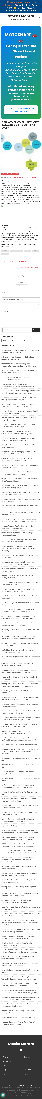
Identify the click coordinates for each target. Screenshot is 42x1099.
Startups (6, 1066)
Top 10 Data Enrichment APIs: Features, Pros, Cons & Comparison (20, 597)
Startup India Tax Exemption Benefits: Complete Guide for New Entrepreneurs (19, 894)
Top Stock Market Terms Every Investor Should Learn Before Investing (19, 412)
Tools (26, 1066)
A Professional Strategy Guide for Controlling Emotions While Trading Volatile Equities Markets (19, 520)
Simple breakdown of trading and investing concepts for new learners (17, 1012)
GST (28, 251)
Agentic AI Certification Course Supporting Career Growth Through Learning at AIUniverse (20, 392)
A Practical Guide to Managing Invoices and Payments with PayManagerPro (18, 439)
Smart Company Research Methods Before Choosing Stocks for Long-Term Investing (18, 617)
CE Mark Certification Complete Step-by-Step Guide (19, 793)
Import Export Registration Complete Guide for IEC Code (20, 658)
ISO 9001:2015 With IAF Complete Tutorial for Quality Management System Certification (18, 637)
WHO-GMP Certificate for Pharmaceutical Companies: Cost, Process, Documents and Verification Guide (17, 859)
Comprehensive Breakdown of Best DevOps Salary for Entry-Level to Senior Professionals (20, 998)
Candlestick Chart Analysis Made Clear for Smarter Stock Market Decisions (17, 957)
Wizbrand (31, 1090)
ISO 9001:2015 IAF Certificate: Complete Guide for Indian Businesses (20, 867)
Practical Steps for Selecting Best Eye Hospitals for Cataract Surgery (20, 513)
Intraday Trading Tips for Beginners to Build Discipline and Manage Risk (17, 527)
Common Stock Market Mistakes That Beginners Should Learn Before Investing (20, 964)
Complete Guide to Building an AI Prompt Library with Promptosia (19, 446)
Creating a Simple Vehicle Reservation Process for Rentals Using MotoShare (20, 500)
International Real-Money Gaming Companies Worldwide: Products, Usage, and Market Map (19, 978)
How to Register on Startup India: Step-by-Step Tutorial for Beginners (19, 881)
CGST (6, 251)
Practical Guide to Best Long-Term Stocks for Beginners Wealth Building (18, 1023)
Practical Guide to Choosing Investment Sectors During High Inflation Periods (19, 540)
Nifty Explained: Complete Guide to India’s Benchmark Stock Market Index (17, 944)
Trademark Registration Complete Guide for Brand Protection (20, 678)
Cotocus (32, 1094)
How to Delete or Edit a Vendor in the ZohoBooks (20, 1017)
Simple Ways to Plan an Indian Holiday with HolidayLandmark (17, 576)
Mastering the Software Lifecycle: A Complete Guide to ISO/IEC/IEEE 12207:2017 (19, 725)
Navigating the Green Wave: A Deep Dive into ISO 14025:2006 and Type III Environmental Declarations (20, 751)
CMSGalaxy (17, 1087)
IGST (36, 251)
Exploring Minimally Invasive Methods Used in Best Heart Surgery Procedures (20, 493)
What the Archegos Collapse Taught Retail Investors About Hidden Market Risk (17, 405)
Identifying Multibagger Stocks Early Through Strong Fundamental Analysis (18, 398)
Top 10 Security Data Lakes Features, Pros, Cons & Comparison (20, 604)
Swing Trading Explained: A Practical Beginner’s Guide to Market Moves (19, 534)
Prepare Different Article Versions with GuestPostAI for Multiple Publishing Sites (16, 432)
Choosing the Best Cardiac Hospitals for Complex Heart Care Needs (20, 507)
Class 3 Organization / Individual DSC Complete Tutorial (19, 691)
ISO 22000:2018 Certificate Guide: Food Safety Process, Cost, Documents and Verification (18, 852)
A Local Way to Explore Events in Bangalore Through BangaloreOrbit (17, 378)
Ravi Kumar (34, 177)
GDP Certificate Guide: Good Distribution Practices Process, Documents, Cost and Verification (20, 845)
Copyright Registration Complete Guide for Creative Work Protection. (17, 664)
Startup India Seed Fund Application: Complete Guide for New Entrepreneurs (19, 874)
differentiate (17, 251)
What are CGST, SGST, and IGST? (15, 261)
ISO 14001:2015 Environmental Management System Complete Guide (17, 651)
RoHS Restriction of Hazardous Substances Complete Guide (17, 773)
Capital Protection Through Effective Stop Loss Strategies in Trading (19, 419)
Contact (27, 1061)
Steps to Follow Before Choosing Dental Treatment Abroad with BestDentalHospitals (18, 365)
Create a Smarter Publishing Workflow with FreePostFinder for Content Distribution (17, 459)
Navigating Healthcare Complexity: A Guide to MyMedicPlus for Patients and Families (18, 671)
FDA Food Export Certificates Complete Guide (19, 745)
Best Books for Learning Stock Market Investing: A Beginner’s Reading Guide (20, 351)
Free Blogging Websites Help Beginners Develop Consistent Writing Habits (19, 486)
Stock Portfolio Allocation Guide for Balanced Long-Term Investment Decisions (18, 901)
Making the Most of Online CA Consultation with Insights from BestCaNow (19, 371)
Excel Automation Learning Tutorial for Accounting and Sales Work (20, 908)
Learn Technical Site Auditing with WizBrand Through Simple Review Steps (18, 425)
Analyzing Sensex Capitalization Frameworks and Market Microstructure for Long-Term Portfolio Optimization (20, 922)
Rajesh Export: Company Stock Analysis (16, 826)
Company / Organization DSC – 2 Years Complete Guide (20, 631)
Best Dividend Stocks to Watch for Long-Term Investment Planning (19, 813)
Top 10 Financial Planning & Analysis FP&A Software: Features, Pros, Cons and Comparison (19, 951)
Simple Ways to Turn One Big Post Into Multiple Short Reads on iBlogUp (19, 480)
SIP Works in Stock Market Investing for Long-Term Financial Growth (20, 971)
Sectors (27, 1057)
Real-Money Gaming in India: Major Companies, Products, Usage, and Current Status (19, 984)
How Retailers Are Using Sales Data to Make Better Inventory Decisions (20, 705)
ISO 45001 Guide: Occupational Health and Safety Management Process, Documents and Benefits (20, 831)
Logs (4, 1070)
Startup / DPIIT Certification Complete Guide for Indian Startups (19, 644)
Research (27, 1070)
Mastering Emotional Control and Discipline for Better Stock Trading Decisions (19, 473)
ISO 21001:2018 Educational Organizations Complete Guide (20, 779)
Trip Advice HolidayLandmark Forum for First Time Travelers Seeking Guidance (20, 930)
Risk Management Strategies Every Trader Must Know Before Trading (19, 466)
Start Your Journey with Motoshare (21, 110)
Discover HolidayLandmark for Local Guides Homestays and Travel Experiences (17, 937)
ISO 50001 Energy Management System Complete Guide (20, 759)
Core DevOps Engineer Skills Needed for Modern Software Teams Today (19, 570)
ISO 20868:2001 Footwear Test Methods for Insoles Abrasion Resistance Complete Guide (20, 719)
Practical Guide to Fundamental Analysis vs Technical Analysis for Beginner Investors (17, 610)
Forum (5, 1057)
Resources (7, 1061)
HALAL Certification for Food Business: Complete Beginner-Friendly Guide (19, 806)
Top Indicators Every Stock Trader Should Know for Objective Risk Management (20, 915)
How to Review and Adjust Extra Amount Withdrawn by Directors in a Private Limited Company (18, 548)
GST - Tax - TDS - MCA (10, 174)
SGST (5, 254)
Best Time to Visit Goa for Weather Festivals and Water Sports (19, 556)
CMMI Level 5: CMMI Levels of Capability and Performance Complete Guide (18, 732)
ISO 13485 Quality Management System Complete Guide (20, 766)
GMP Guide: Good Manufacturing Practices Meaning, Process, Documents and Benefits (17, 838)
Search (35, 330)
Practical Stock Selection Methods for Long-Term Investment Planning (20, 583)
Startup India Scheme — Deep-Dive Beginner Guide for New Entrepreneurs (18, 888)
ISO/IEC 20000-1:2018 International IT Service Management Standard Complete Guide (18, 786)
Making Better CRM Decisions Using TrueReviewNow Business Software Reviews (17, 385)
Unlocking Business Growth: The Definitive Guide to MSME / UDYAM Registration (20, 712)
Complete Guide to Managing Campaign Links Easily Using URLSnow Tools (18, 453)
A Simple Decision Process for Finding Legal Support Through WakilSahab (17, 358)
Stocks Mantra (21, 16)
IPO (4, 1074)
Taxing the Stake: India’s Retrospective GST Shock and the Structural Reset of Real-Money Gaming (20, 991)
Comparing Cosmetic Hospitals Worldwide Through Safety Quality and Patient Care (17, 563)
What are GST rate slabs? (29, 267)
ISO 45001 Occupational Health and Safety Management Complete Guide (17, 820)
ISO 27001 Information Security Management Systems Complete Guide (18, 800)
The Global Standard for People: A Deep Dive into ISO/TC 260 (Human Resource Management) (20, 739)
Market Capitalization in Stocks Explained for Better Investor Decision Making (18, 590)
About (26, 1074)
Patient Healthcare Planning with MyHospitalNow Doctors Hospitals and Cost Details (20, 698)
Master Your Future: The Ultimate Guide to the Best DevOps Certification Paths (20, 1005)
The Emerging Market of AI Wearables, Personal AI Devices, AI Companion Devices (20, 624)
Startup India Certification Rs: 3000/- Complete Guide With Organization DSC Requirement (19, 685)
